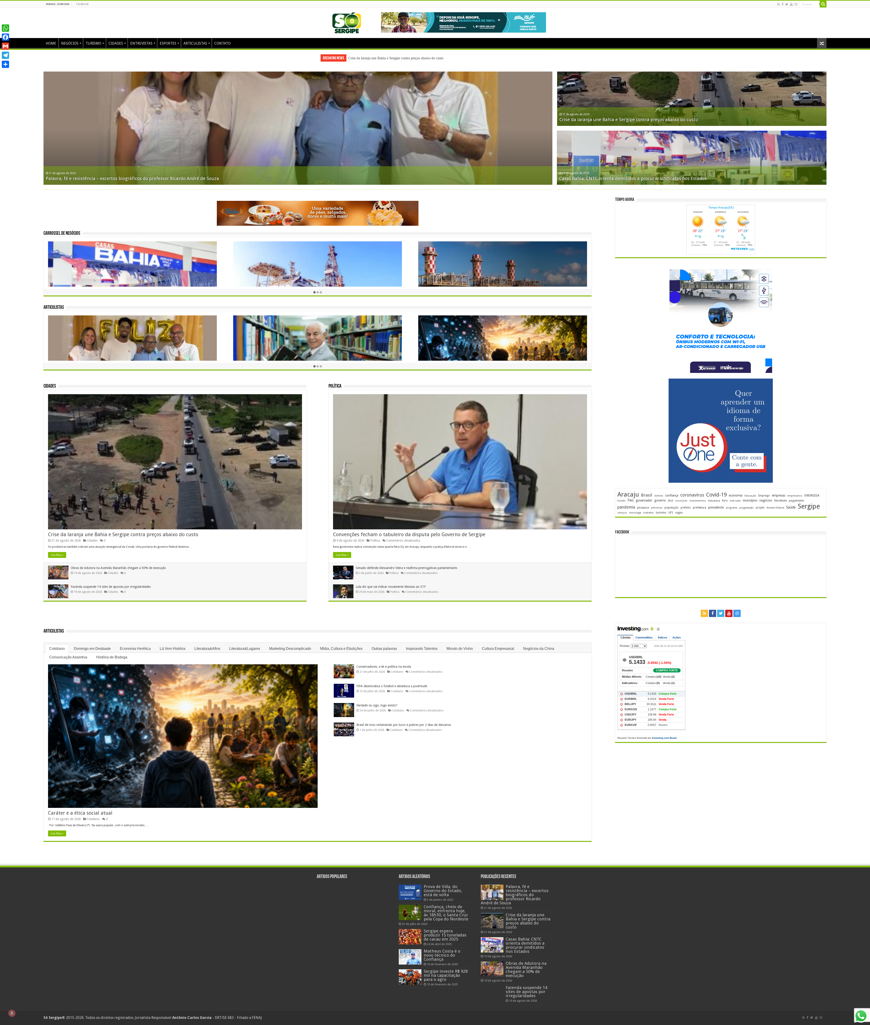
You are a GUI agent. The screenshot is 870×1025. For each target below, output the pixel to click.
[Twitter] (787, 4)
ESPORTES (168, 43)
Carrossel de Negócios (62, 229)
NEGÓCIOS (69, 43)
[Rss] (778, 4)
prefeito (686, 507)
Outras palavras (384, 644)
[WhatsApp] (5, 28)
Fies (631, 500)
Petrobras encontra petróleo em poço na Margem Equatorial (622, 178)
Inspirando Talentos (421, 644)
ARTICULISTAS (195, 43)
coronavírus (692, 495)
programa (731, 507)
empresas (778, 495)
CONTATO (222, 43)
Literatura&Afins (207, 644)
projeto (760, 507)
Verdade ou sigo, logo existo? (376, 701)
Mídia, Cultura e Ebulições (341, 644)
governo (660, 500)
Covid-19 (716, 495)
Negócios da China (538, 644)
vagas (679, 512)
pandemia (626, 507)
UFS (670, 512)
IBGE (670, 500)
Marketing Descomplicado (290, 644)
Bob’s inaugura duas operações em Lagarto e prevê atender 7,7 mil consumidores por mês (139, 178)
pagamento (796, 500)
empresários (794, 495)
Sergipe (809, 506)
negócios (765, 500)
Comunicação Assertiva (68, 653)
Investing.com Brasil (664, 738)
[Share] (5, 64)
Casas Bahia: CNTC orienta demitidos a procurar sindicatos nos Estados (525, 940)
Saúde (791, 507)
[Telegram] (5, 55)
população (672, 507)
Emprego (764, 495)
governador (644, 500)
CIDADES (116, 43)
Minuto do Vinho (460, 644)
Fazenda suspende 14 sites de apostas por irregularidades (388, 58)
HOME (51, 43)
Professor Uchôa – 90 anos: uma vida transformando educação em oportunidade (642, 119)
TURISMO (93, 43)
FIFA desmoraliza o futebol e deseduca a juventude (391, 681)
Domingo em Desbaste (92, 644)
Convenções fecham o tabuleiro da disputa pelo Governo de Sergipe (409, 530)
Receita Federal (775, 507)
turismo (661, 512)
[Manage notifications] (11, 1013)
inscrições (681, 500)
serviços (622, 512)
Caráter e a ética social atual (80, 808)
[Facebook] (782, 4)
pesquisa (643, 507)
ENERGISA (811, 495)
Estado (621, 500)
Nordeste (780, 500)
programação (746, 507)
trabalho (648, 512)
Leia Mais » (57, 550)
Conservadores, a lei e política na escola (383, 662)
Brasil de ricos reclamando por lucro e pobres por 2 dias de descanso (403, 720)
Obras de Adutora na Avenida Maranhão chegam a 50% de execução (118, 563)
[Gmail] (5, 46)
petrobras (656, 507)
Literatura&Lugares (244, 644)
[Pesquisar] (823, 4)
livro (725, 500)
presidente (716, 507)
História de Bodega (111, 653)
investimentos (697, 500)
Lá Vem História (172, 644)
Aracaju (628, 494)
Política (335, 381)
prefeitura (699, 507)
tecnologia (635, 512)
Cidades (50, 381)
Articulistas (54, 303)
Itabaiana (714, 500)
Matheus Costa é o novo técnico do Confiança (442, 950)
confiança (671, 495)
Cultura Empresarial (498, 644)
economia (735, 495)
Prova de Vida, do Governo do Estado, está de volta (443, 886)
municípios (750, 500)
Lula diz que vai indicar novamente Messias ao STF (391, 582)
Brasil (646, 495)
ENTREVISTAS (141, 43)
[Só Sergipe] (346, 22)
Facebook (82, 4)
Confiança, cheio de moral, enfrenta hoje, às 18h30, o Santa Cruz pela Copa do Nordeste (446, 908)
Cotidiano (57, 644)
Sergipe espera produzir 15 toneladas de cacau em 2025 (445, 930)
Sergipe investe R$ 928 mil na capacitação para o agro (446, 970)
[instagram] (796, 4)
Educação (750, 495)
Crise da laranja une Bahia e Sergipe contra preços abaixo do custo (123, 530)
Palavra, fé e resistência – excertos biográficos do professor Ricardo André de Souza (515, 890)
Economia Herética (135, 644)
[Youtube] (791, 4)
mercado (735, 500)
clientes (658, 495)
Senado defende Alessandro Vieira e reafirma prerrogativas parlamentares (406, 563)
